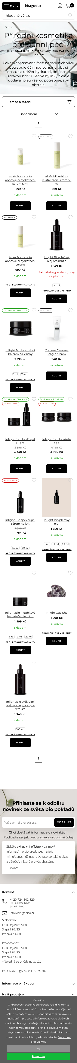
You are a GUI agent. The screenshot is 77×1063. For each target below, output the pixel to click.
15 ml (24, 374)
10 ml (56, 544)
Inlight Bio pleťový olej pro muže (57, 259)
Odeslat (64, 822)
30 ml (56, 285)
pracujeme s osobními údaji (52, 837)
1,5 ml (15, 548)
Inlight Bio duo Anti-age (56, 440)
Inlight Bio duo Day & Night (20, 440)
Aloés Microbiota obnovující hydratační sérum (20, 260)
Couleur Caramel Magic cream (56, 352)
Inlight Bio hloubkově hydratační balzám (20, 614)
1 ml (15, 374)
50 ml (25, 548)
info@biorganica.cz (22, 913)
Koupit (20, 205)
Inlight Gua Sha (57, 612)
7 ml (19, 636)
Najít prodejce (13, 994)
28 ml (28, 636)
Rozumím (38, 1056)
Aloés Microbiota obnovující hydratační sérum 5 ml (20, 180)
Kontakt (8, 892)
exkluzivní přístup (29, 846)
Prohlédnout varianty (20, 285)
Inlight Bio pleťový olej (57, 521)
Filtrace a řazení (19, 102)
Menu (14, 6)
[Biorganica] (34, 6)
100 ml (20, 729)
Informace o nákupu (18, 983)
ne (38, 1048)
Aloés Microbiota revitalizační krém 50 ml (56, 180)
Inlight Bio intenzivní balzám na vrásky (20, 352)
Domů (9, 27)
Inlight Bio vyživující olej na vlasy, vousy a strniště (20, 705)
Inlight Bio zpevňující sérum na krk (20, 521)
